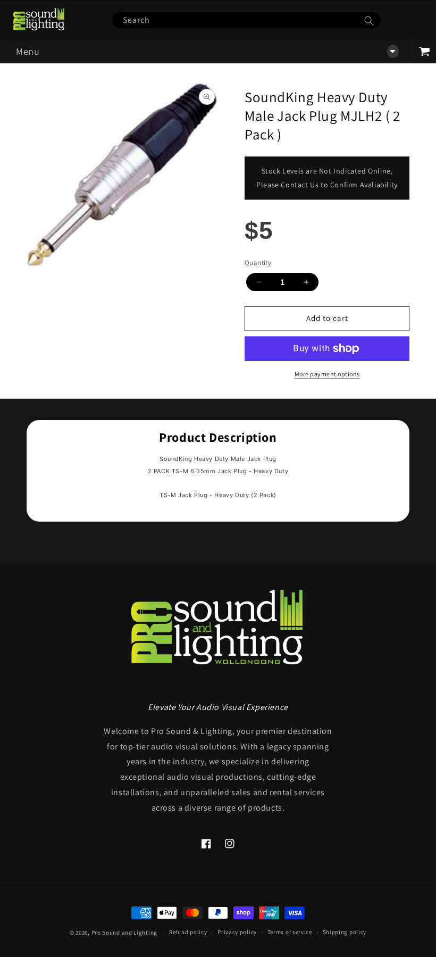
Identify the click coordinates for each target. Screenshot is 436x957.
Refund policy (188, 932)
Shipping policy (345, 932)
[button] (206, 51)
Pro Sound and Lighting (124, 932)
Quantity (258, 262)
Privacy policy (237, 932)
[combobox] (246, 20)
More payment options (327, 374)
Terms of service (289, 932)
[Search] (369, 20)
